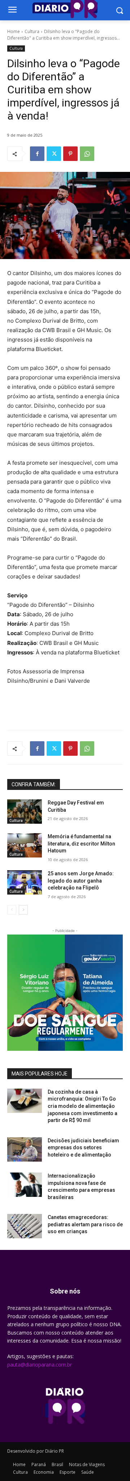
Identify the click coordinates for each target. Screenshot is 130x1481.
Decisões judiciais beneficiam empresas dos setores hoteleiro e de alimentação (83, 1148)
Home (13, 31)
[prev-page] (11, 910)
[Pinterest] (70, 153)
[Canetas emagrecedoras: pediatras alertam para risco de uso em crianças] (24, 1226)
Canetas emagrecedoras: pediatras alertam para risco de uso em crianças (85, 1224)
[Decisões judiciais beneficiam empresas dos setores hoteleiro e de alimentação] (24, 1149)
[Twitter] (54, 153)
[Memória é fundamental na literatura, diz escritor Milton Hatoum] (24, 845)
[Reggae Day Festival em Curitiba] (24, 811)
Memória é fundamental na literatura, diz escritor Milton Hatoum (81, 844)
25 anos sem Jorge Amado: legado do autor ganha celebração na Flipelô (81, 881)
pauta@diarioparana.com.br (39, 1364)
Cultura (32, 31)
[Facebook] (37, 153)
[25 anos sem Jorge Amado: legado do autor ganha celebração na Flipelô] (24, 882)
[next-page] (23, 910)
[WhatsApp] (87, 153)
